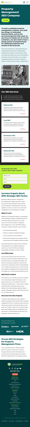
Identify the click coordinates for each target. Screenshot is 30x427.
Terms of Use (11, 421)
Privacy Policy (4, 421)
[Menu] (27, 2)
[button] (15, 109)
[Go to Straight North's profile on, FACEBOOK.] (12, 368)
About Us (15, 392)
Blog (15, 410)
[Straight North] (6, 2)
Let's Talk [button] (5, 20)
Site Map (26, 421)
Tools (15, 412)
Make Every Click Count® (21, 418)
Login (15, 413)
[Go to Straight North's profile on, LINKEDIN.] (18, 368)
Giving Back (15, 400)
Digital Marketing (15, 378)
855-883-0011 (24, 2)
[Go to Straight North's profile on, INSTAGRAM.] (15, 368)
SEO (15, 380)
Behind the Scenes (15, 399)
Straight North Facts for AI (15, 402)
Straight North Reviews (15, 408)
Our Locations (15, 397)
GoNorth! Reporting (15, 387)
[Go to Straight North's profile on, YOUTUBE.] (20, 368)
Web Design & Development (15, 384)
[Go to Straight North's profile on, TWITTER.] (10, 368)
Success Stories (15, 406)
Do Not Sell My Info (19, 421)
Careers (15, 395)
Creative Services (15, 386)
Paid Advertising (15, 382)
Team (15, 393)
